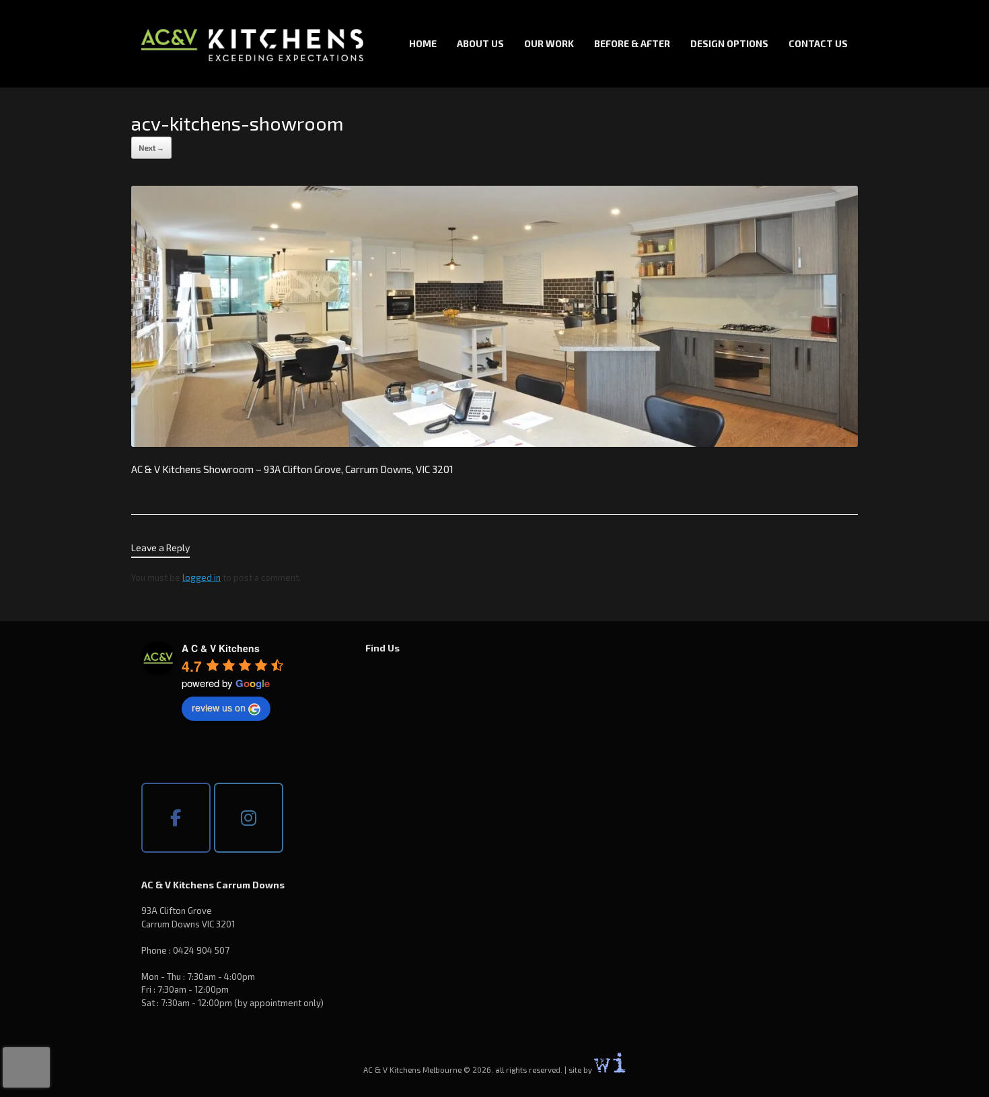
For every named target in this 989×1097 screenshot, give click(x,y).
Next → (151, 147)
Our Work (549, 43)
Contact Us (818, 43)
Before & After (632, 43)
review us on (219, 707)
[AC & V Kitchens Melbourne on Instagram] (248, 818)
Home (423, 43)
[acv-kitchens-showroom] (494, 443)
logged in (201, 577)
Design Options (729, 43)
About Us (480, 43)
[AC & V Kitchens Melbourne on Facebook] (176, 818)
